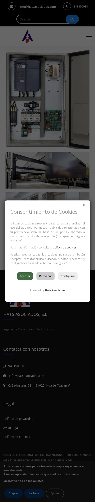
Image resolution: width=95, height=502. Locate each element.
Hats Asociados (55, 290)
